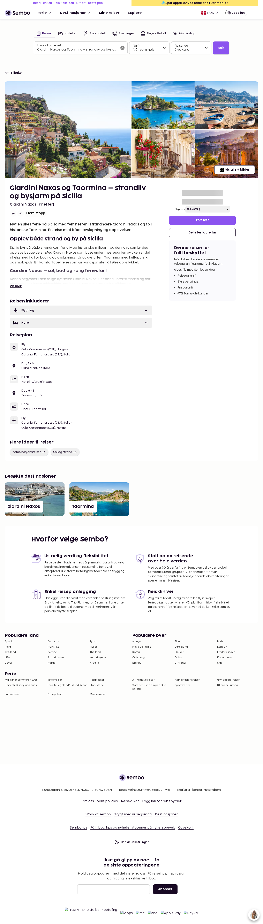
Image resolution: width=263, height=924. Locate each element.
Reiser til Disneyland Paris (21, 685)
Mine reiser (109, 13)
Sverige (52, 652)
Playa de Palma (141, 646)
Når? (136, 45)
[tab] (44, 33)
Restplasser (97, 680)
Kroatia (94, 662)
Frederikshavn (226, 652)
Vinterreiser (54, 680)
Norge (51, 662)
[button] (81, 310)
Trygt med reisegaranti (133, 814)
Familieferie (12, 694)
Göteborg (138, 657)
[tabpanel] (131, 48)
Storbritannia (55, 657)
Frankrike (53, 646)
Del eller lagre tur (202, 232)
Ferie (42, 13)
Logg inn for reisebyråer (161, 801)
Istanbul (137, 662)
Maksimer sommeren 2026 (21, 680)
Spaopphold (55, 694)
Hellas (93, 646)
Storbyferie (97, 685)
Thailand (95, 652)
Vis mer (16, 286)
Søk (221, 47)
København (224, 657)
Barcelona (181, 646)
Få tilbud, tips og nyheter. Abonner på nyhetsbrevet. (132, 828)
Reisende (181, 45)
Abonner (165, 889)
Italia (8, 646)
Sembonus (78, 828)
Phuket (179, 652)
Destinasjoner (73, 13)
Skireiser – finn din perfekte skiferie (149, 687)
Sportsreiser (182, 685)
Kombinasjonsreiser (26, 452)
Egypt (8, 662)
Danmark (53, 641)
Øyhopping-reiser (228, 680)
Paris (220, 641)
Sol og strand (62, 452)
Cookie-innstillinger (135, 842)
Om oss (88, 801)
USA (7, 657)
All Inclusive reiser (143, 680)
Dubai (178, 657)
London (222, 646)
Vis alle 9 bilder (237, 169)
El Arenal (180, 662)
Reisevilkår (130, 801)
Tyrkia (93, 641)
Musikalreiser (98, 694)
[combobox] (77, 50)
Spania (9, 641)
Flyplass (180, 209)
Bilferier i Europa (227, 685)
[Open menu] (254, 13)
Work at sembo (98, 814)
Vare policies (107, 801)
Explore (135, 13)
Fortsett (202, 220)
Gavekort (186, 828)
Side (220, 662)
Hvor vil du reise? (49, 45)
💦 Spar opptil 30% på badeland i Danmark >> (194, 3)
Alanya (136, 641)
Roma (136, 652)
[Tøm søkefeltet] (122, 47)
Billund (179, 641)
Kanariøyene (98, 657)
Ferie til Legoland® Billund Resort (67, 685)
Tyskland (10, 652)
